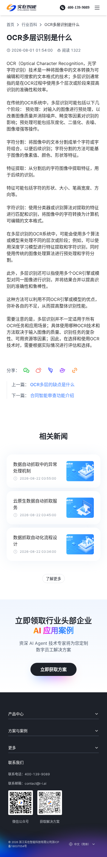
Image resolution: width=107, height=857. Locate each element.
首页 (10, 24)
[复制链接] (74, 370)
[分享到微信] (26, 370)
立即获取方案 (53, 669)
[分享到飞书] (62, 370)
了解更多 (53, 578)
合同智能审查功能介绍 (52, 395)
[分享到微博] (38, 370)
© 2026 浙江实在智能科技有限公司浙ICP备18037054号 (33, 844)
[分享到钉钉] (50, 370)
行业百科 (29, 24)
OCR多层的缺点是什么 (52, 384)
